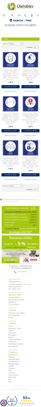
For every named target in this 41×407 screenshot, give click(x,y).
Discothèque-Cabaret (16, 344)
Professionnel (13, 355)
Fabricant (12, 368)
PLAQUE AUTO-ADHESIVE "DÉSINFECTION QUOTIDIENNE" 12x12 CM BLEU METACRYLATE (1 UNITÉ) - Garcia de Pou (30, 163)
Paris (10, 379)
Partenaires (12, 302)
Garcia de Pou (14, 375)
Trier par (5, 44)
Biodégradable (14, 364)
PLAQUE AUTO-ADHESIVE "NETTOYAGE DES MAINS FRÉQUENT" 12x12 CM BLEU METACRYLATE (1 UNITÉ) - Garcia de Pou (30, 75)
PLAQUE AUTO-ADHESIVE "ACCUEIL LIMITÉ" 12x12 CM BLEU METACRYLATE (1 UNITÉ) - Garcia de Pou (10, 162)
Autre (10, 381)
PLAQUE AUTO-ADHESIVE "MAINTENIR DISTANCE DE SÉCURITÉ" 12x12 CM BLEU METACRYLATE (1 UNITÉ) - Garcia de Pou (10, 119)
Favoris (11, 317)
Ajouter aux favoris (11, 91)
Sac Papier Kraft (14, 361)
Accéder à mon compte (17, 313)
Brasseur (11, 337)
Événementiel (13, 346)
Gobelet (11, 366)
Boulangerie (13, 335)
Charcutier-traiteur (15, 339)
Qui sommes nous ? (15, 289)
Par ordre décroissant (23, 43)
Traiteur (11, 326)
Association (12, 333)
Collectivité (12, 341)
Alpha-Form (12, 377)
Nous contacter (14, 304)
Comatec (12, 373)
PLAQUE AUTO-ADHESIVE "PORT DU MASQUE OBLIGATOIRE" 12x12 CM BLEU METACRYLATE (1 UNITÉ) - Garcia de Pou (10, 75)
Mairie (11, 330)
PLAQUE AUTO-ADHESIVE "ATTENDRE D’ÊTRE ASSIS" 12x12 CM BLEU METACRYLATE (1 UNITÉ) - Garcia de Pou (30, 119)
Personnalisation (14, 359)
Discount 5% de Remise (16, 300)
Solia (10, 370)
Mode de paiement (15, 286)
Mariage (11, 357)
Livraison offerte (14, 297)
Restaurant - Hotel (15, 328)
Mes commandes (14, 315)
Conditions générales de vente (19, 284)
